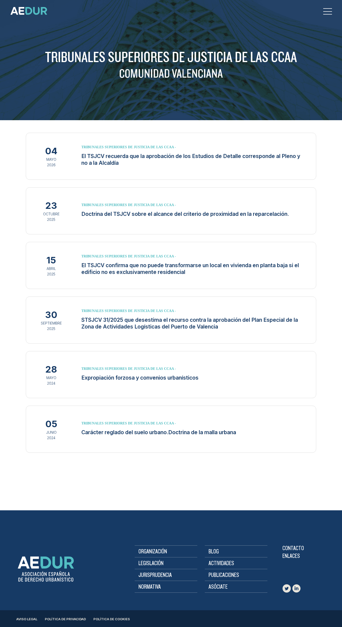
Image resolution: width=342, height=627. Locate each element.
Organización (152, 551)
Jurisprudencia (155, 575)
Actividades (221, 563)
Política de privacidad (65, 619)
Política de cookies (111, 619)
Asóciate (218, 587)
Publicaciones (224, 575)
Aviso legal (26, 619)
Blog (214, 551)
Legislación (150, 563)
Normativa (149, 587)
